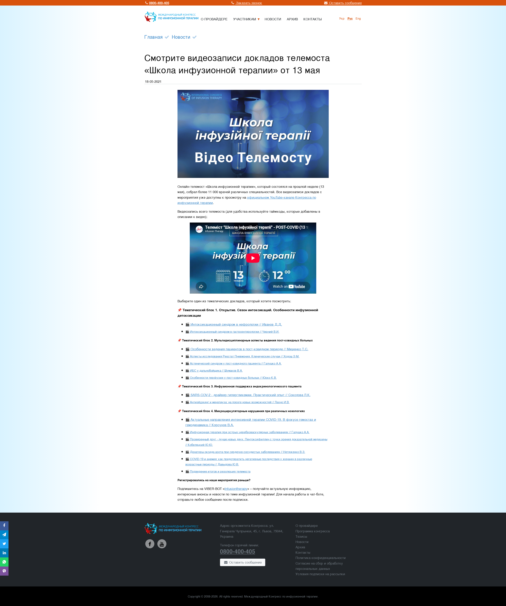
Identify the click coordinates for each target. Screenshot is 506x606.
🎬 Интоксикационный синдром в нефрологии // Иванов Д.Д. (233, 324)
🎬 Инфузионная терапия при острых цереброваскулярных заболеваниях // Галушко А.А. (247, 432)
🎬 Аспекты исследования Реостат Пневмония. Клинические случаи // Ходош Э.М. (242, 356)
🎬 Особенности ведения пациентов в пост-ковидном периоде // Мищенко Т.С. (246, 348)
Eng (358, 18)
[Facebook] (149, 543)
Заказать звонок (248, 2)
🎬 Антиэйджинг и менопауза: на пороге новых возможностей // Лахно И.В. (237, 402)
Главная (153, 36)
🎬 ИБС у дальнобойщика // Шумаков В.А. (214, 370)
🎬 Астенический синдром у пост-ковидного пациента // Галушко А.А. (233, 363)
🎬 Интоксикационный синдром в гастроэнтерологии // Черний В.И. (232, 331)
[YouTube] (161, 543)
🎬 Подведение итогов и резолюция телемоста (217, 471)
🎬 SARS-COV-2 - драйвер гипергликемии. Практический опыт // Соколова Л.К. (248, 394)
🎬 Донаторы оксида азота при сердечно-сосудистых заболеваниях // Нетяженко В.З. (245, 451)
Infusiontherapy (236, 488)
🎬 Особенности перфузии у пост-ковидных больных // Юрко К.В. (231, 377)
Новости (181, 36)
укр (342, 18)
